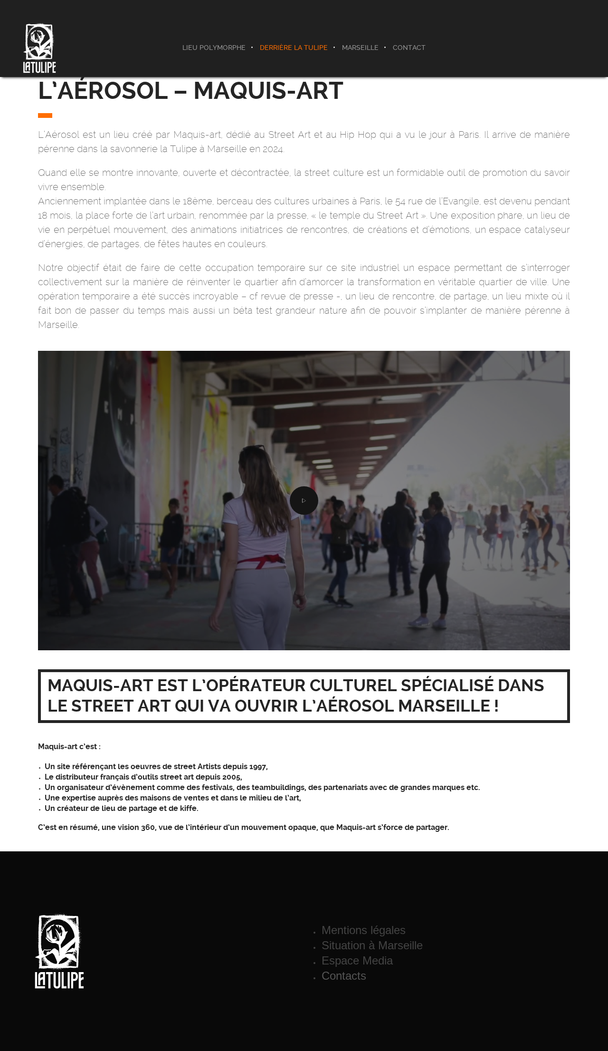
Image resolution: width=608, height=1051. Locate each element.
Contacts (344, 975)
